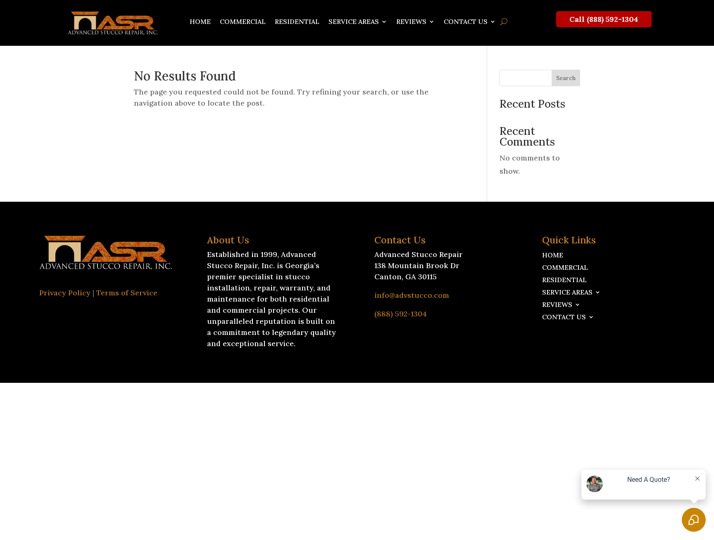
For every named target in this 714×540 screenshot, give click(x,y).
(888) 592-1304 (400, 313)
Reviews (411, 22)
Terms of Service (126, 292)
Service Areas (353, 22)
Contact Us (466, 22)
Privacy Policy (64, 292)
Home (200, 22)
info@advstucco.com (411, 295)
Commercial (243, 22)
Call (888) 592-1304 (603, 19)
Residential (297, 22)
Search (566, 78)
